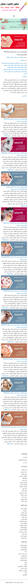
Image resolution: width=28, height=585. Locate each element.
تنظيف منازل (24, 508)
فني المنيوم (24, 555)
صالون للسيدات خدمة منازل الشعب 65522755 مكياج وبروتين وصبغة (15, 394)
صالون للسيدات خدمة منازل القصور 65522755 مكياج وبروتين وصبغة (15, 120)
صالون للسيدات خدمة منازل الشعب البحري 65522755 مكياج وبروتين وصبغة (16, 188)
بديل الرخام (24, 538)
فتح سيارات (24, 490)
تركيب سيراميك (23, 493)
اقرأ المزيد (24, 96)
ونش (26, 562)
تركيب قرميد (24, 568)
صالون (22, 60)
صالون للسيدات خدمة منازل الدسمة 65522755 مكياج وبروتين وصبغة (15, 292)
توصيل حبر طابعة (23, 570)
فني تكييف (24, 517)
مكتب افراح (24, 512)
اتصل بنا (25, 457)
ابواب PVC (24, 501)
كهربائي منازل (23, 484)
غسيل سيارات (23, 558)
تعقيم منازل (24, 519)
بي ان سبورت (23, 472)
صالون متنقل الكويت (19, 71)
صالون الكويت (23, 515)
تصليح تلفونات (23, 549)
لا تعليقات (24, 76)
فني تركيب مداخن (22, 553)
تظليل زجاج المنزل (22, 566)
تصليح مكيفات (23, 560)
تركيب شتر (24, 497)
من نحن (25, 462)
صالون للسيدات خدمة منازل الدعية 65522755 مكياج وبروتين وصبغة (14, 258)
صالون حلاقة (20, 65)
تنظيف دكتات (24, 523)
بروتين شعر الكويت (18, 63)
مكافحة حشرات (23, 476)
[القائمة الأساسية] (14, 16)
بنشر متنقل (24, 474)
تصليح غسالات (23, 545)
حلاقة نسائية (11, 63)
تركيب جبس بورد (23, 531)
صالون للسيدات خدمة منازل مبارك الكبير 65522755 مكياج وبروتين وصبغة (14, 154)
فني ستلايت (24, 469)
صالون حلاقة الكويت (12, 65)
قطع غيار (25, 574)
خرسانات (25, 510)
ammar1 (21, 57)
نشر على (12, 57)
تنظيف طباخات (23, 525)
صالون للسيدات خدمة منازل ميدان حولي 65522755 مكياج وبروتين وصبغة (14, 326)
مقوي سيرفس (23, 482)
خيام (26, 572)
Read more (7, 135)
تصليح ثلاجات (24, 547)
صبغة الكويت (10, 71)
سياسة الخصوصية (22, 460)
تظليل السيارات (23, 529)
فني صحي (24, 480)
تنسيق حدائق (24, 536)
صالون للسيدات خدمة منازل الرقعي (15, 69)
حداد (26, 551)
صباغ (26, 564)
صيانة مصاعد (24, 499)
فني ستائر (24, 533)
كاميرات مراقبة (23, 486)
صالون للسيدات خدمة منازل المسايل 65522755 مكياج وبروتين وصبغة (15, 224)
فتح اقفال (24, 478)
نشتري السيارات (23, 521)
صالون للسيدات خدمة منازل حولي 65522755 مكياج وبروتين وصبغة (14, 428)
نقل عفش (24, 488)
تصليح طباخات (23, 527)
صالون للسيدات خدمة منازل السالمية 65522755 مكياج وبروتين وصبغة (15, 360)
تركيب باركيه (24, 495)
